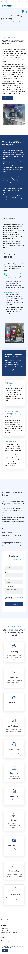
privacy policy (19, 597)
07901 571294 (4, 930)
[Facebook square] (19, 1)
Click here (21, 946)
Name (6, 565)
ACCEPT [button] (5, 950)
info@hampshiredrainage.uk (9, 932)
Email (6, 572)
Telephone (7, 579)
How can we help (9, 586)
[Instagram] (22, 1)
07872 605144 (5, 928)
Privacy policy (5, 941)
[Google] (26, 1)
